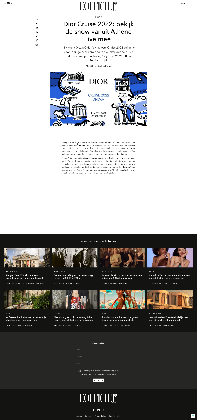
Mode (98, 17)
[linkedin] (37, 32)
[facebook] (37, 24)
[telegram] (37, 45)
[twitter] (37, 36)
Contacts (88, 416)
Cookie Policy (115, 416)
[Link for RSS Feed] (103, 410)
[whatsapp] (37, 41)
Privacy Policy (111, 374)
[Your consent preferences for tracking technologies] (193, 416)
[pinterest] (37, 28)
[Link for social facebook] (93, 411)
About (79, 416)
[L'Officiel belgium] (98, 6)
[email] (37, 20)
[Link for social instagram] (98, 411)
